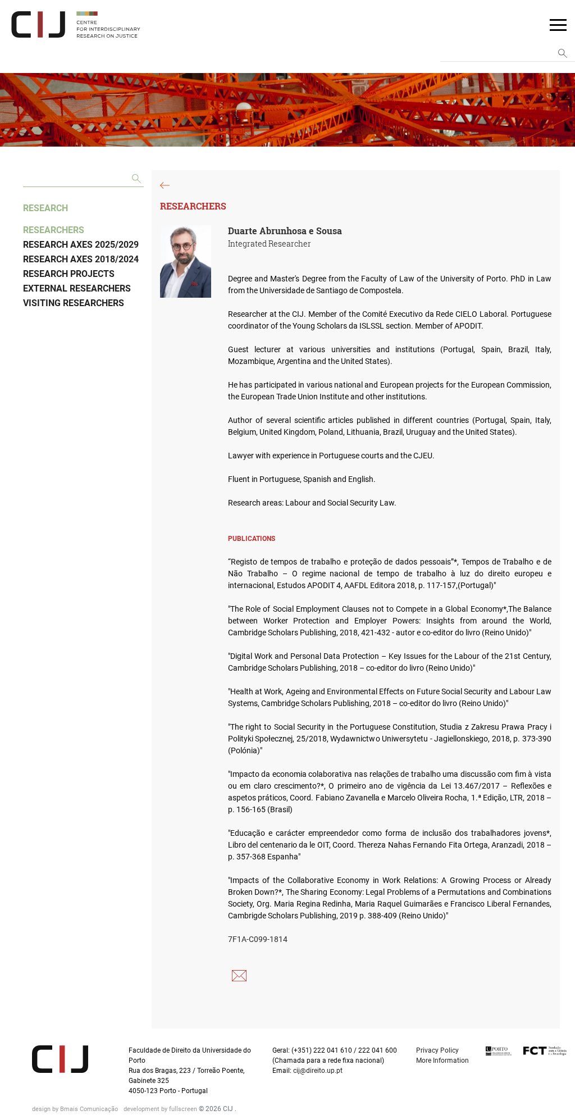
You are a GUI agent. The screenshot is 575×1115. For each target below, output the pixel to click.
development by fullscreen (161, 1109)
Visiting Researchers (73, 303)
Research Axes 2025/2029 (81, 244)
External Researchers (77, 288)
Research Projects (69, 273)
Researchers (53, 230)
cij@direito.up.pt (318, 1071)
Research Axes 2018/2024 (81, 259)
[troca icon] (558, 24)
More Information (442, 1060)
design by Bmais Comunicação (76, 1109)
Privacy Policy (437, 1050)
